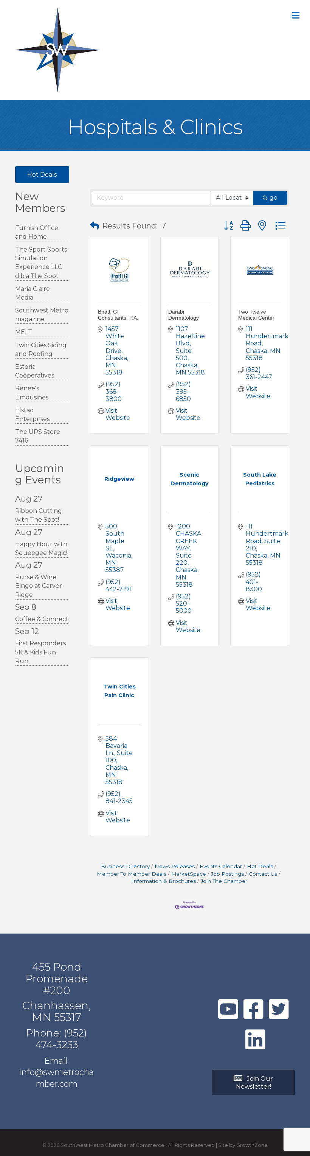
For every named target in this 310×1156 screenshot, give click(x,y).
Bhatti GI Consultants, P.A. (118, 314)
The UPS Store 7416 (37, 436)
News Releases (175, 866)
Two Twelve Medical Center (256, 314)
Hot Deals (260, 866)
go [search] (273, 197)
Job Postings (227, 874)
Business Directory (125, 866)
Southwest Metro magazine (41, 315)
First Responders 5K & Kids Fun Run (40, 652)
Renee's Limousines (31, 393)
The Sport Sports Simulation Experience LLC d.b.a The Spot (41, 263)
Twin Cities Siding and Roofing (41, 349)
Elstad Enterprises (32, 415)
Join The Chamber (224, 881)
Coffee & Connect (41, 619)
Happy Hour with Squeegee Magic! (41, 548)
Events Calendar (221, 866)
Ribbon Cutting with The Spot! (38, 515)
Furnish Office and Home (36, 232)
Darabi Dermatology (183, 314)
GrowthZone (252, 1145)
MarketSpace (188, 874)
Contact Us (263, 874)
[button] (94, 226)
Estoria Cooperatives (34, 371)
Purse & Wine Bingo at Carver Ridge (38, 585)
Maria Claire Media (32, 293)
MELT (23, 332)
